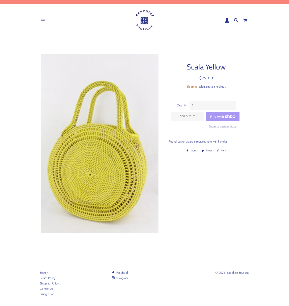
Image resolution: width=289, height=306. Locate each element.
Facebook (122, 273)
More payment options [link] (222, 126)
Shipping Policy (49, 283)
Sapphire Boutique (238, 273)
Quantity (182, 105)
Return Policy (47, 278)
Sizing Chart (47, 294)
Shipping (192, 86)
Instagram (122, 278)
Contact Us (46, 289)
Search (44, 273)
